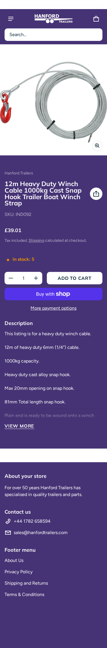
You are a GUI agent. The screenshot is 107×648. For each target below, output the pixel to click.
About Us (14, 560)
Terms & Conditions (24, 594)
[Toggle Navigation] (11, 18)
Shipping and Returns (26, 583)
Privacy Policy (19, 571)
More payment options (53, 308)
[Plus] (36, 278)
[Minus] (11, 278)
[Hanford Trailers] (54, 18)
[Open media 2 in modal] (53, 102)
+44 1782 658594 (32, 521)
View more (19, 426)
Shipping (36, 240)
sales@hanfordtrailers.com (41, 532)
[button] (53, 34)
